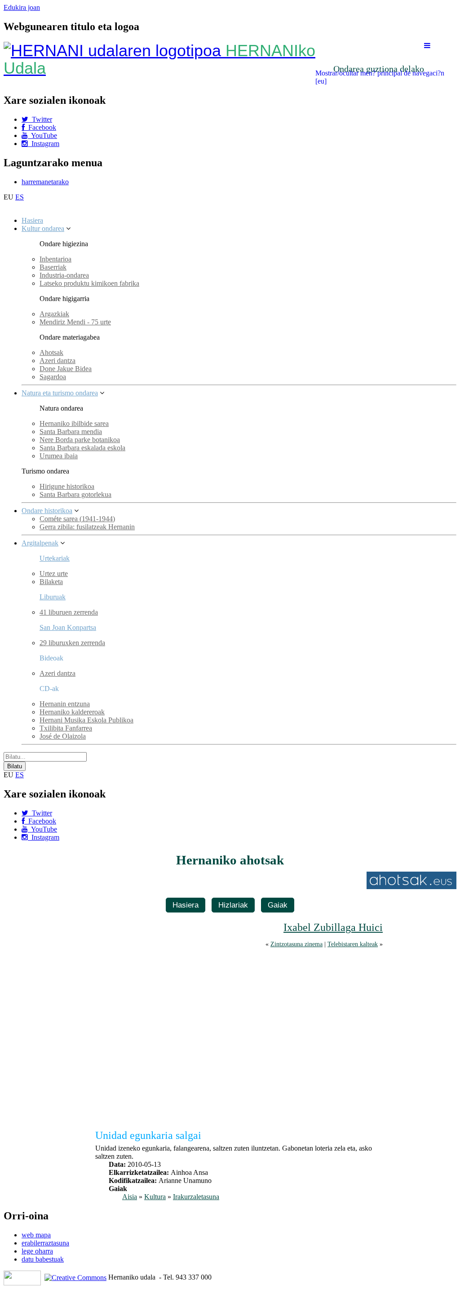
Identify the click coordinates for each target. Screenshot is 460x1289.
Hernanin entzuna (65, 704)
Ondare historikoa (47, 510)
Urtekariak (55, 558)
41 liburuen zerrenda (69, 612)
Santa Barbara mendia (71, 431)
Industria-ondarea (64, 275)
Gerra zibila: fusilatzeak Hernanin (87, 527)
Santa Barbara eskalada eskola (82, 448)
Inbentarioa (55, 259)
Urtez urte (54, 573)
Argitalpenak (40, 543)
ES (19, 197)
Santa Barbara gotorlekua (75, 494)
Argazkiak (54, 314)
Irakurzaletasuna (196, 1196)
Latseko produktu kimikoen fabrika (89, 283)
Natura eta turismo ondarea (60, 393)
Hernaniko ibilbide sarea (74, 423)
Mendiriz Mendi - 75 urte (75, 322)
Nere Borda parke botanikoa (80, 439)
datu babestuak (43, 1259)
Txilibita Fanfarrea (66, 728)
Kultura (155, 1196)
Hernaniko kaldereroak (72, 712)
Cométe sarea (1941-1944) (77, 519)
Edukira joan (22, 7)
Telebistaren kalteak (352, 944)
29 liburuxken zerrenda (72, 643)
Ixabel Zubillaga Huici (333, 927)
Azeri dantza (57, 360)
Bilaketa (51, 581)
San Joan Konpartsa (68, 627)
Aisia (129, 1196)
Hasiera (32, 220)
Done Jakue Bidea (66, 368)
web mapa (36, 1235)
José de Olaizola (63, 736)
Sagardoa (53, 377)
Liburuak (53, 597)
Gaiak (278, 904)
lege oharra (37, 1251)
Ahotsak (51, 352)
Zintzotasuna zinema (296, 944)
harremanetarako (45, 182)
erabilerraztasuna (45, 1243)
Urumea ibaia (59, 456)
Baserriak (53, 267)
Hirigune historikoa (67, 486)
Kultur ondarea (43, 228)
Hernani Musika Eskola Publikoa (86, 720)
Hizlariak (233, 904)
